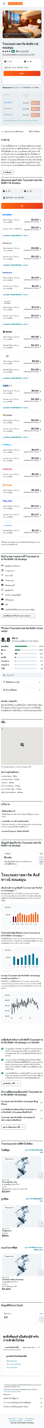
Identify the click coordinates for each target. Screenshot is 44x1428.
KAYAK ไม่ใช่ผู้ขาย (11, 1398)
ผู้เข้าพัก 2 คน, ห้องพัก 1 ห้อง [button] (16, 67)
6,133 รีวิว (25, 51)
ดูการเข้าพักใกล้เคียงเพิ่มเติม (34, 1151)
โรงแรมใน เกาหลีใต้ (16, 1421)
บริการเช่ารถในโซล (13, 1364)
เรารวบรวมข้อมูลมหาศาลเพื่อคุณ (17, 1402)
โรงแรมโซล (28, 1421)
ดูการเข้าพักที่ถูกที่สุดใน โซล (34, 1200)
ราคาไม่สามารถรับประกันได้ (12, 1391)
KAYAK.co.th (12, 1418)
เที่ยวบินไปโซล (11, 1361)
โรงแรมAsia (29, 1418)
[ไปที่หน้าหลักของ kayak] (15, 3)
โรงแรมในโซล (11, 1367)
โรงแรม (20, 1418)
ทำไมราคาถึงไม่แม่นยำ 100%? (16, 1406)
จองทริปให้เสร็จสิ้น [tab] (12, 1347)
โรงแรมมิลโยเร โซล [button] (9, 1182)
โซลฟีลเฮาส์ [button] (6, 1231)
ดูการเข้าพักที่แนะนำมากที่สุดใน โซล (34, 1248)
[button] (4, 3)
